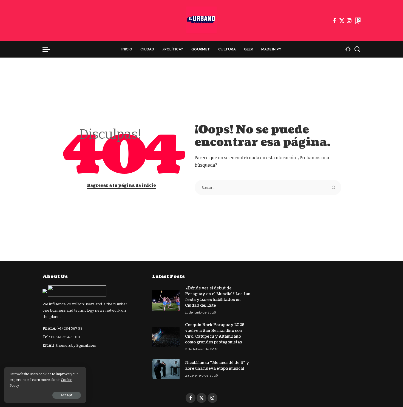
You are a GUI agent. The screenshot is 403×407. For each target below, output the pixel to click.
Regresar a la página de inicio (121, 185)
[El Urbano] (201, 20)
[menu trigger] (49, 49)
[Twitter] (342, 20)
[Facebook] (334, 20)
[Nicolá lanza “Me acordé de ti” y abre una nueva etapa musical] (166, 369)
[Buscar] (357, 49)
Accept (67, 395)
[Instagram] (349, 20)
